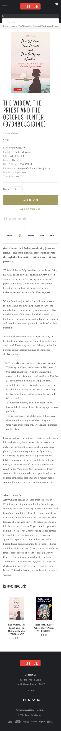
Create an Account (25, 710)
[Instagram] (29, 700)
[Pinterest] (38, 700)
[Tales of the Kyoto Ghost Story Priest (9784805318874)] (44, 609)
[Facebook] (24, 700)
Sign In (40, 710)
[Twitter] (33, 700)
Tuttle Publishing (33, 715)
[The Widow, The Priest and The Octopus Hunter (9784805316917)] (16, 609)
